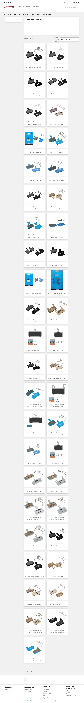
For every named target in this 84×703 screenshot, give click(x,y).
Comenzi (45, 691)
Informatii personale (49, 689)
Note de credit (47, 693)
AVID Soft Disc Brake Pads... (34, 152)
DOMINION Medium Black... (34, 209)
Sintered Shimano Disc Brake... (34, 632)
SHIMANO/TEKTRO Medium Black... (57, 548)
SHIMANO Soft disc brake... (57, 406)
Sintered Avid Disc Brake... (57, 576)
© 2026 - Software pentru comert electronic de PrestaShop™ (42, 701)
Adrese (45, 695)
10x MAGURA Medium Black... (34, 96)
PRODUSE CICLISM (25, 7)
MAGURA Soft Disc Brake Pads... (34, 293)
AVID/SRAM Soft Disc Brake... (57, 180)
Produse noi (7, 689)
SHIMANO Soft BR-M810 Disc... (34, 406)
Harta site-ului (27, 691)
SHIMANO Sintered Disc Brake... (57, 378)
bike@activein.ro (71, 695)
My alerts (45, 698)
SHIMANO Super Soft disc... (34, 491)
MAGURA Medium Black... (34, 265)
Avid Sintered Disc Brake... (57, 124)
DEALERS (36, 7)
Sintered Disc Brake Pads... (34, 604)
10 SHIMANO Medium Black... (34, 67)
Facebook (25, 679)
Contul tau (47, 687)
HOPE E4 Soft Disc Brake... (57, 237)
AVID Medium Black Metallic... (34, 124)
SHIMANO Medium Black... (34, 322)
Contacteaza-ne (9, 2)
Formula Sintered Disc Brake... (57, 209)
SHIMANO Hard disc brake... (57, 322)
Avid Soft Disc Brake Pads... (34, 180)
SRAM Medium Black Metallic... (57, 632)
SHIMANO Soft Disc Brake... (57, 435)
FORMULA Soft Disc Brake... (34, 237)
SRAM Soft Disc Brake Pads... (34, 661)
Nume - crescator (69, 39)
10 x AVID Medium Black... (57, 67)
